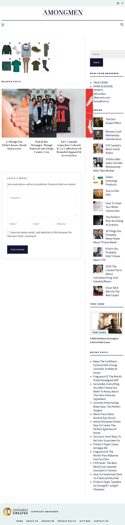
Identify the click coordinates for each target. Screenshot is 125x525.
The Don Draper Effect (113, 121)
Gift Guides (99, 94)
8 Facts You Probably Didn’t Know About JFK (106, 254)
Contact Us (101, 521)
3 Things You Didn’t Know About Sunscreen (14, 145)
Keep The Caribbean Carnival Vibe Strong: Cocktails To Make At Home (105, 367)
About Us (32, 521)
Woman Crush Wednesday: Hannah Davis (113, 135)
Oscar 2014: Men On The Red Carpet (112, 291)
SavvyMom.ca (101, 101)
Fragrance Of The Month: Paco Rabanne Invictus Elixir (105, 455)
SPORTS (98, 90)
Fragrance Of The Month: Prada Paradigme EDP (107, 378)
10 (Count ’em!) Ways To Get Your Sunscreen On (107, 438)
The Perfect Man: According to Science (114, 220)
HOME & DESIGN (103, 86)
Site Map (85, 521)
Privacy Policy (67, 521)
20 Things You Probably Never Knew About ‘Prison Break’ (107, 236)
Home (19, 521)
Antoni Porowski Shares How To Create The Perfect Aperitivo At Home (107, 427)
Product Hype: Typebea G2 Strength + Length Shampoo (107, 485)
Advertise (48, 521)
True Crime (99, 332)
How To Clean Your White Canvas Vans (113, 207)
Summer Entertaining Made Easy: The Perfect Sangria (106, 406)
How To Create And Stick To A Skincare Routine (107, 476)
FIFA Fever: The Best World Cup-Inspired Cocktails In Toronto (105, 466)
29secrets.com (101, 97)
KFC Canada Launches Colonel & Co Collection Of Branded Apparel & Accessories (69, 148)
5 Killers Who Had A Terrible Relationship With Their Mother (107, 164)
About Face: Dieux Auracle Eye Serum (104, 416)
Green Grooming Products (111, 180)
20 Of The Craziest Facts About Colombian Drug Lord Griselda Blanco (107, 274)
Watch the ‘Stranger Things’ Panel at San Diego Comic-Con (42, 147)
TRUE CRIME (100, 82)
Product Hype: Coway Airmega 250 (105, 446)
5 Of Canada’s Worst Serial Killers (113, 149)
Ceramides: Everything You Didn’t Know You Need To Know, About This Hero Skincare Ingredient (106, 391)
